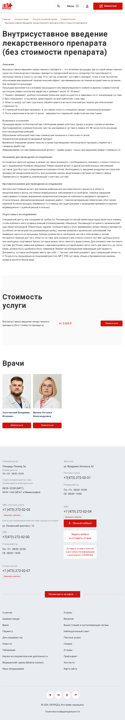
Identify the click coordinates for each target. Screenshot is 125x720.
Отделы (68, 612)
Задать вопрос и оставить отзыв (80, 536)
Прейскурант (71, 656)
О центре (7, 612)
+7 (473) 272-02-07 (16, 571)
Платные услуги (72, 637)
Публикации (8, 650)
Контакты (69, 662)
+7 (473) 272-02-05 (16, 510)
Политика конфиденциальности (62, 711)
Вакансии (69, 618)
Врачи (5, 625)
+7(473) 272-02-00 (15, 537)
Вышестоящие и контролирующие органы (86, 625)
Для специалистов (12, 637)
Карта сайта (70, 668)
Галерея (68, 643)
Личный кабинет (82, 523)
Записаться (110, 6)
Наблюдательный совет (77, 631)
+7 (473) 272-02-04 (77, 511)
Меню (71, 6)
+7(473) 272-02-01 (77, 478)
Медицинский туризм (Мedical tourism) (22, 662)
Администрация (11, 618)
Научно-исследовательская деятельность (25, 656)
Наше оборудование (13, 668)
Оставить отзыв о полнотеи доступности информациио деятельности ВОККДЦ (80, 551)
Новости (7, 643)
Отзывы (68, 650)
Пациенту (7, 631)
